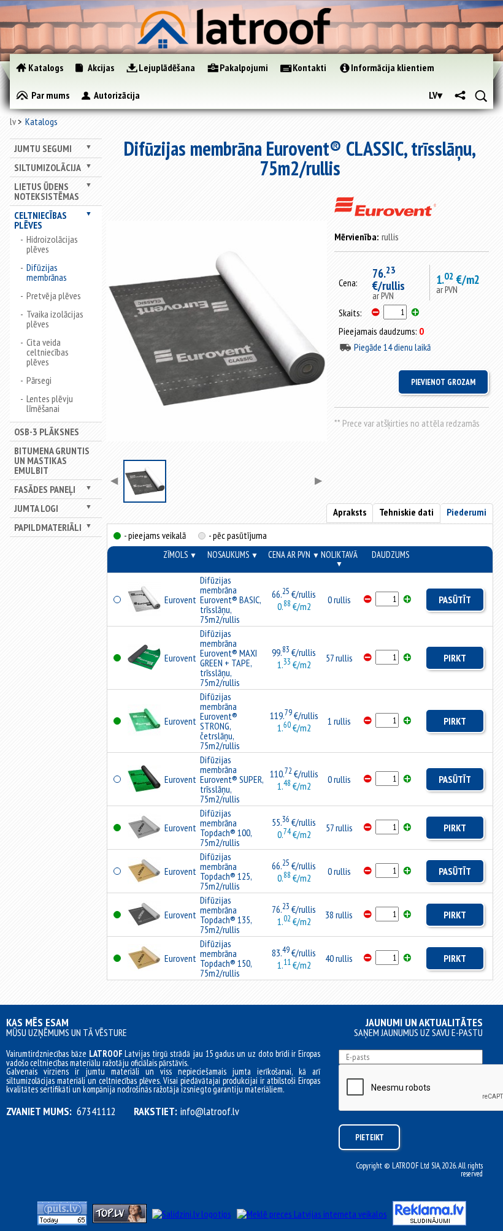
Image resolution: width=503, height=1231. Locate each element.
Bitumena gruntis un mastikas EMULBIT (52, 460)
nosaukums (232, 554)
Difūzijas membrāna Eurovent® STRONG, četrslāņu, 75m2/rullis (220, 721)
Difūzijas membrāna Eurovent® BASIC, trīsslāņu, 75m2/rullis (230, 599)
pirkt (454, 658)
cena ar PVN (294, 554)
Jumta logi (36, 508)
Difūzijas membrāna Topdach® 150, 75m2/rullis (226, 958)
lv (13, 121)
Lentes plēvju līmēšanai (49, 403)
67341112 (96, 1111)
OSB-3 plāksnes (46, 431)
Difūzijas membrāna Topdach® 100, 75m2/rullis (226, 827)
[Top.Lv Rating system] (120, 1219)
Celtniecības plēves (40, 220)
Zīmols (180, 554)
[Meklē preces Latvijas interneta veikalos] (312, 1214)
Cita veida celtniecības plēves (47, 352)
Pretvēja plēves (53, 295)
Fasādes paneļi (44, 489)
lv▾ (435, 95)
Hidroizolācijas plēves (52, 244)
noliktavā (339, 558)
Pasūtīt (455, 599)
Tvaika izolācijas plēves (54, 319)
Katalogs (41, 121)
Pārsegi (39, 380)
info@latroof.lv (209, 1111)
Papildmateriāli (48, 527)
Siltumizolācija (47, 167)
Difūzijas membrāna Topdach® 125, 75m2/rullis (226, 871)
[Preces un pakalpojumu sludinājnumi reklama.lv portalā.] (429, 1222)
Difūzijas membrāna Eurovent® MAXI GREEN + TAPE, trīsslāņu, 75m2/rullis (228, 657)
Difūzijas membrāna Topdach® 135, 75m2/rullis (226, 915)
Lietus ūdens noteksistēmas (46, 191)
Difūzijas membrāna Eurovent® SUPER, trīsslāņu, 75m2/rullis (231, 779)
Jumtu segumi (43, 148)
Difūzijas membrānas (46, 272)
